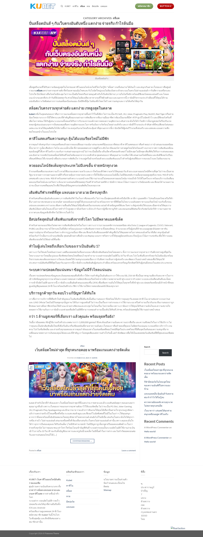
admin (94, 358)
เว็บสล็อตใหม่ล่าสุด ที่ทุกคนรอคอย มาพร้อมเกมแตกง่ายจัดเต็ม (82, 350)
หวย (88, 6)
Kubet (68, 6)
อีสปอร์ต (95, 6)
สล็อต (82, 6)
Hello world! (150, 431)
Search (147, 347)
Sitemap (107, 490)
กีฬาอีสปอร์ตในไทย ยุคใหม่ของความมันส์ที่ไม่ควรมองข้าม (157, 385)
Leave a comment (129, 450)
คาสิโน (75, 6)
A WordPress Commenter (156, 437)
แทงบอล (104, 6)
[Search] (62, 6)
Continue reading (82, 441)
